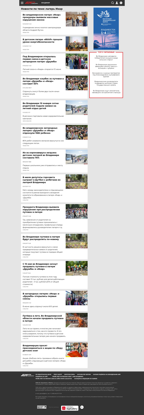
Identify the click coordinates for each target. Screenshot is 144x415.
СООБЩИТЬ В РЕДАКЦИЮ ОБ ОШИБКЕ (85, 378)
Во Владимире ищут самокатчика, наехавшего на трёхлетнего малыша (106, 91)
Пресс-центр (58, 374)
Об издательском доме (43, 374)
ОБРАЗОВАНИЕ (27, 121)
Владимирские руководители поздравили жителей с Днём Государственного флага (106, 83)
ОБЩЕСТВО (26, 32)
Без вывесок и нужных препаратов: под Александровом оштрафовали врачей (106, 75)
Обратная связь (69, 374)
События (25, 200)
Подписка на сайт (42, 376)
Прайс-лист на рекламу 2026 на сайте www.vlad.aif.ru (54, 378)
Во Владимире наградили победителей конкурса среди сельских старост (106, 58)
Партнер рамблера (54, 407)
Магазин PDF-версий (84, 374)
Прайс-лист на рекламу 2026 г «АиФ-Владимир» (67, 376)
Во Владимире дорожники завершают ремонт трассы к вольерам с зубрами (106, 66)
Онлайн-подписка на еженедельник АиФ (106, 374)
